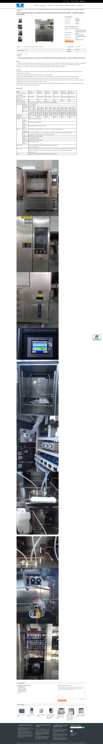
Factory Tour (59, 5)
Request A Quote (75, 1)
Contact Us (80, 5)
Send (83, 727)
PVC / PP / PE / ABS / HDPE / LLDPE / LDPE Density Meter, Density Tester (42, 730)
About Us (51, 5)
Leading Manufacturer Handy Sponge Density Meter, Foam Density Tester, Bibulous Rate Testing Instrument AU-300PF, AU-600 (42, 733)
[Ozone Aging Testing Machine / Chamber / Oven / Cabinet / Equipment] (51, 710)
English (83, 1)
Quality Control (70, 5)
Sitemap (75, 733)
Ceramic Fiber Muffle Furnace (21, 715)
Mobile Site (73, 734)
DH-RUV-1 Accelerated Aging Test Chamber (81, 715)
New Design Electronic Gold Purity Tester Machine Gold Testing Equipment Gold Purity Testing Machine (25, 728)
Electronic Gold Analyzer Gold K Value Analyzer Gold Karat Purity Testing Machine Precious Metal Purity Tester (25, 732)
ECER (85, 743)
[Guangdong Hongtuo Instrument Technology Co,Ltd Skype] (18, 692)
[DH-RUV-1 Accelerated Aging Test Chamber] (81, 710)
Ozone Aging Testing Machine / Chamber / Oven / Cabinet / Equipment (51, 716)
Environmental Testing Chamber (31, 9)
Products (43, 5)
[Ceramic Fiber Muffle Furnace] (21, 710)
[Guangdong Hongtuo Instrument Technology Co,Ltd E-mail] (20, 692)
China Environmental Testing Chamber (29, 743)
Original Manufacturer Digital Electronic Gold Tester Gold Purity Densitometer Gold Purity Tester (25, 736)
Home (36, 5)
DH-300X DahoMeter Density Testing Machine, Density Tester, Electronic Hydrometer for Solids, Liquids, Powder (60, 738)
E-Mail (71, 733)
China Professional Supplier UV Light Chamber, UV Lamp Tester (60, 716)
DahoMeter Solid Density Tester (43, 726)
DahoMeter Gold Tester (25, 725)
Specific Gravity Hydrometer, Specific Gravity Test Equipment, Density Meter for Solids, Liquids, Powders (60, 735)
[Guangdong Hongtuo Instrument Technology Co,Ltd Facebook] (71, 731)
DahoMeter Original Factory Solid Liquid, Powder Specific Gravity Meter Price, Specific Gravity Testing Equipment (60, 731)
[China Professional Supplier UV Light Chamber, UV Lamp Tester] (61, 710)
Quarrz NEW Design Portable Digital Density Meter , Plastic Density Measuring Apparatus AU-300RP (42, 737)
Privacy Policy (19, 743)
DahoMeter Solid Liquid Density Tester (60, 726)
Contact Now (70, 41)
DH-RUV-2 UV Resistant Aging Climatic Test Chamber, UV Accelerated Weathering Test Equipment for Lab (71, 718)
